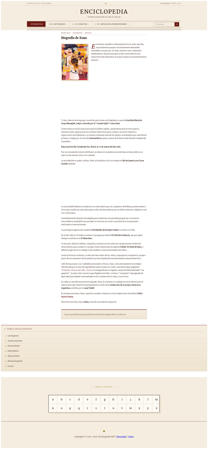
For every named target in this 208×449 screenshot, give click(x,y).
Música (88, 33)
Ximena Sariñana (15, 340)
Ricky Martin (13, 351)
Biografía (78, 33)
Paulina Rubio (14, 346)
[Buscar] (177, 24)
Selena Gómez (14, 356)
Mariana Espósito (15, 361)
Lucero (10, 366)
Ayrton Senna (67, 296)
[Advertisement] (104, 99)
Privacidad (121, 436)
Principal (66, 33)
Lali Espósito (13, 335)
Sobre (131, 436)
